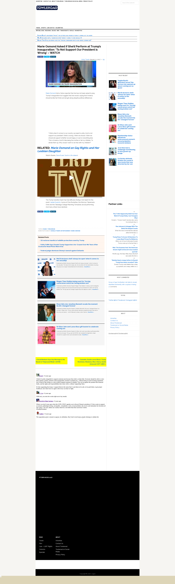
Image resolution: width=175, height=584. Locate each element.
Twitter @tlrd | (113, 300)
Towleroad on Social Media (119, 325)
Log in (93, 574)
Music (45, 229)
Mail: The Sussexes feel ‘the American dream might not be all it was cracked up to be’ (125, 250)
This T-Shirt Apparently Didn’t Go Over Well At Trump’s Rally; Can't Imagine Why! (125, 216)
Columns (42, 549)
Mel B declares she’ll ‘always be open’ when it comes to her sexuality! (59, 38)
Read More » (87, 266)
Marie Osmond (51, 93)
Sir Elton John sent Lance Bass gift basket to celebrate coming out (126, 127)
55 (104, 59)
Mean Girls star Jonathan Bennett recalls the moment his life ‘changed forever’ (126, 117)
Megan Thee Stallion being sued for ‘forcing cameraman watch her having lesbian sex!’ (64, 40)
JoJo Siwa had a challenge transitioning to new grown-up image (126, 150)
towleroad (51, 229)
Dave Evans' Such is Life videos (66, 155)
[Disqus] (71, 395)
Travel (41, 540)
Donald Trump (55, 231)
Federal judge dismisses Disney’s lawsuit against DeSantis (62, 251)
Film (40, 543)
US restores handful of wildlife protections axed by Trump (62, 240)
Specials (42, 552)
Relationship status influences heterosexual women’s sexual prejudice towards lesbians (126, 139)
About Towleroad (116, 323)
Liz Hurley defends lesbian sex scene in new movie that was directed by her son (125, 161)
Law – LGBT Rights (45, 546)
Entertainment (66, 231)
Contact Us (114, 320)
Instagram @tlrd (131, 300)
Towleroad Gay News (87, 8)
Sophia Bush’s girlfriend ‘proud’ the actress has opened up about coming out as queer (64, 35)
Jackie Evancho (55, 202)
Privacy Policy (114, 327)
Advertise (113, 318)
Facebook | (122, 300)
